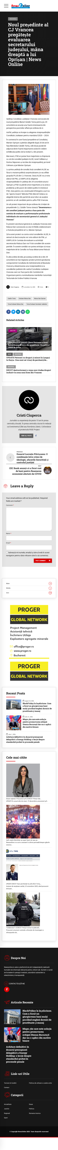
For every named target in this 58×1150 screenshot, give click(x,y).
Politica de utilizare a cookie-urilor (40, 1083)
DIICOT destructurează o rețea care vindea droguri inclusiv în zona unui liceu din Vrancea (28, 371)
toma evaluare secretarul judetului (37, 304)
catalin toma (12, 298)
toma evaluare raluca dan (15, 304)
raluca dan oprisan (39, 298)
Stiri (29, 593)
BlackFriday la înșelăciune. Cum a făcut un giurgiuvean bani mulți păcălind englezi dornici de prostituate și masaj (37, 707)
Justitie (12, 331)
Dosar (31, 1104)
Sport (6, 1118)
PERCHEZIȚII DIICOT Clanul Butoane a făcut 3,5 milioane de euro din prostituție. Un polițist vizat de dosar (29, 344)
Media (28, 588)
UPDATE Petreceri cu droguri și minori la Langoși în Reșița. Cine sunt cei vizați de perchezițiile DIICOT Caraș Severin (28, 360)
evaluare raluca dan (25, 298)
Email (8, 543)
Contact (6, 1087)
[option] (29, 99)
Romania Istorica (34, 1113)
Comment (10, 505)
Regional (13, 19)
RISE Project (34, 430)
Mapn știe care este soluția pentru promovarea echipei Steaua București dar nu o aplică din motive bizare (37, 723)
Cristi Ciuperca (15, 287)
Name (8, 533)
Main (20, 331)
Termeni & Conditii (10, 1083)
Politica (31, 1109)
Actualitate (7, 1104)
